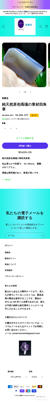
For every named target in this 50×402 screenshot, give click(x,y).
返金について (10, 264)
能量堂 (21, 395)
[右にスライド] (30, 92)
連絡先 (8, 252)
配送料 (4, 119)
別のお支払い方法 (25, 152)
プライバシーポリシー (14, 276)
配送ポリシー (10, 258)
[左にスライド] (19, 92)
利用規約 (8, 270)
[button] (3, 26)
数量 (4, 123)
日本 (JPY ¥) (16, 377)
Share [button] (8, 179)
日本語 (34, 377)
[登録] (42, 236)
